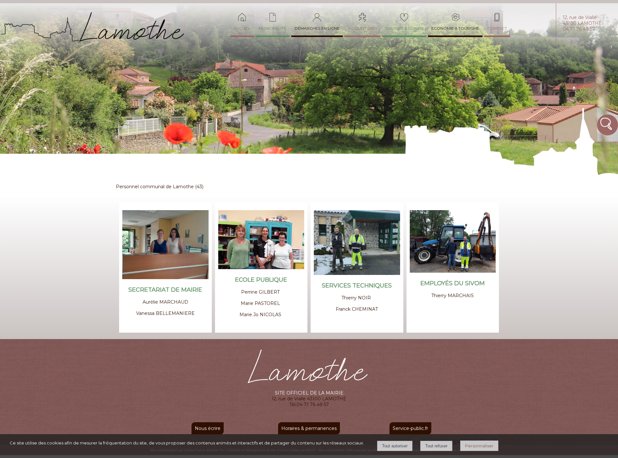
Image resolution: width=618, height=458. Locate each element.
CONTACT (497, 28)
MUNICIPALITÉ (272, 28)
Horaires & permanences (309, 428)
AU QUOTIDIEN (362, 28)
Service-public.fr (410, 428)
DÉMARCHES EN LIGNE (317, 28)
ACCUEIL (242, 28)
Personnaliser (479, 445)
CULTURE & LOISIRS (404, 28)
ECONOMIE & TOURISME (455, 28)
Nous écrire (207, 428)
